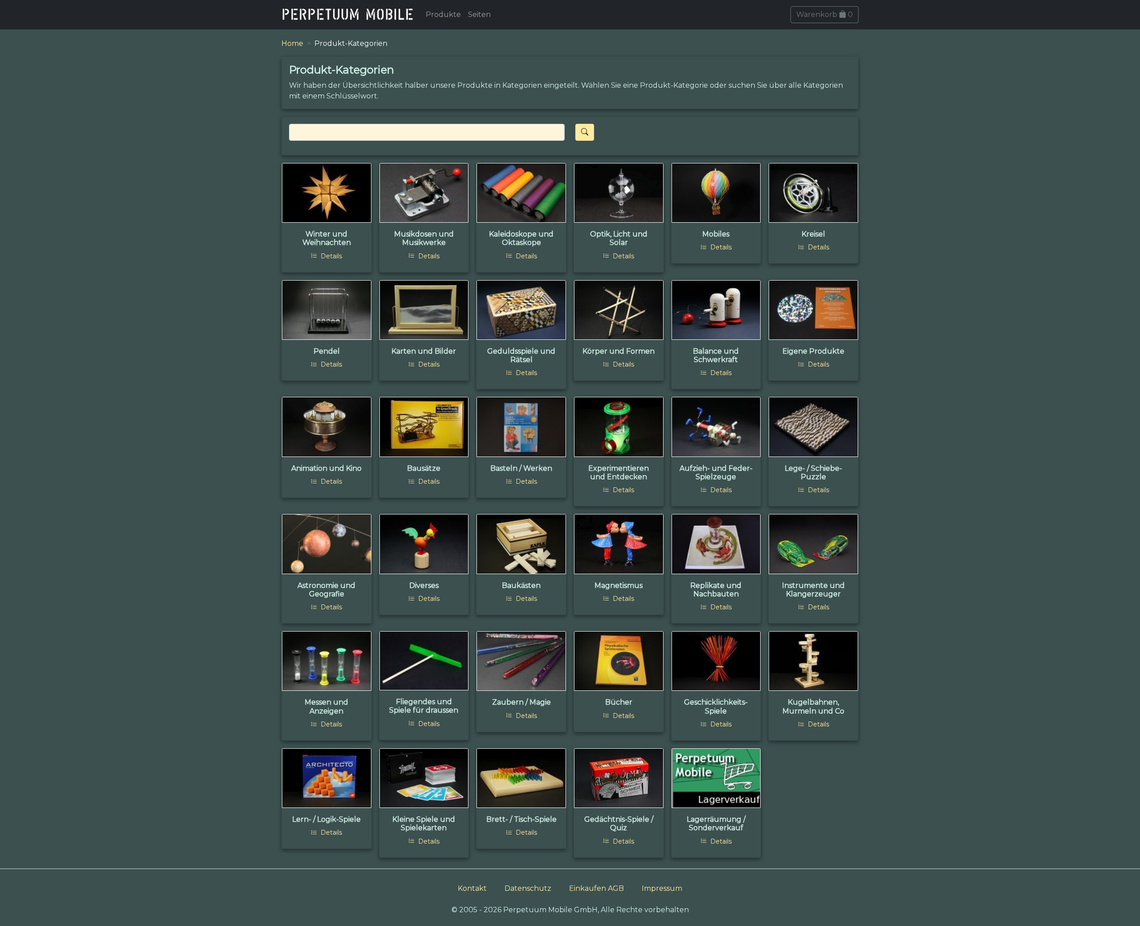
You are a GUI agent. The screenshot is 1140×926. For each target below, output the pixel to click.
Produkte (443, 14)
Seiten (479, 14)
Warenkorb (824, 14)
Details (330, 256)
